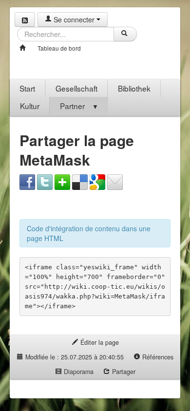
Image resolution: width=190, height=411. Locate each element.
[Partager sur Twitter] (45, 181)
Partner (79, 105)
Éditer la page (98, 342)
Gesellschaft (76, 88)
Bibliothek (134, 88)
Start (27, 88)
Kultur (29, 105)
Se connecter (74, 19)
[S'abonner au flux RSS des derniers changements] (25, 19)
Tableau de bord (59, 48)
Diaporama (78, 371)
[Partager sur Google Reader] (97, 181)
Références (156, 357)
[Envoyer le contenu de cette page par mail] (115, 181)
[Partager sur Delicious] (80, 181)
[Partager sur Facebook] (27, 181)
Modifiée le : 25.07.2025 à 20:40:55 (73, 357)
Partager (122, 371)
